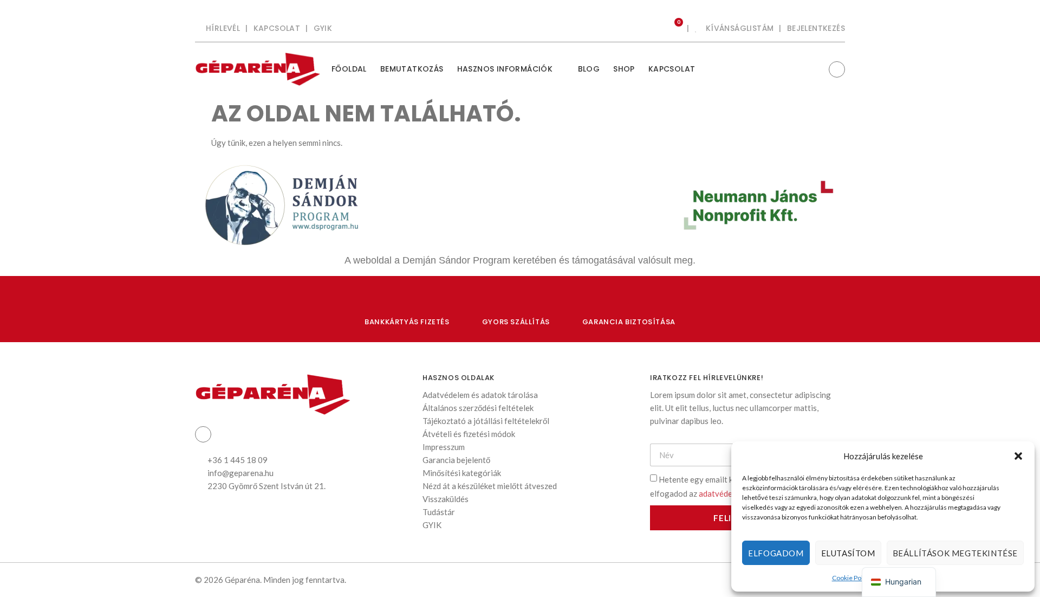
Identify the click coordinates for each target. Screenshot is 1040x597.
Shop (624, 68)
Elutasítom (848, 553)
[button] (1018, 456)
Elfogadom (775, 553)
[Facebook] (837, 69)
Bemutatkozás (412, 68)
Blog (589, 68)
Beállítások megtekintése (955, 553)
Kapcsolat (672, 68)
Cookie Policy (851, 578)
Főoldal (349, 68)
